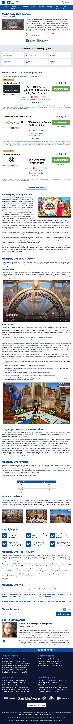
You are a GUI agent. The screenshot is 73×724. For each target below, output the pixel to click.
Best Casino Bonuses (22, 659)
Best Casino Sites (7, 659)
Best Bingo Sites (7, 665)
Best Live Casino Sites (23, 663)
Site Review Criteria (61, 687)
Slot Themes (20, 680)
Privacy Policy (42, 685)
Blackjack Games (43, 665)
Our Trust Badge (59, 689)
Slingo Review (23, 687)
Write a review (63, 614)
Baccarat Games (57, 665)
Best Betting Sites (7, 663)
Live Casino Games (44, 661)
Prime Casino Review (22, 691)
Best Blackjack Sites (8, 670)
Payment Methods (7, 680)
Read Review (61, 93)
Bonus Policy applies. (23, 108)
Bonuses (41, 7)
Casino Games (42, 659)
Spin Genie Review (23, 689)
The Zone (57, 7)
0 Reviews (43, 41)
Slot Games (53, 659)
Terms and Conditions (56, 685)
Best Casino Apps (7, 661)
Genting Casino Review (9, 687)
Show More (35, 102)
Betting (49, 7)
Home (5, 7)
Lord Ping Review (7, 691)
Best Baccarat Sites (21, 665)
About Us (68, 2)
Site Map (58, 691)
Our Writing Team (43, 683)
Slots (33, 7)
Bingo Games (57, 661)
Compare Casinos (14, 7)
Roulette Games (54, 663)
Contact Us (55, 683)
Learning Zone (65, 7)
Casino (25, 7)
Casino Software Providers (10, 685)
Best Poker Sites (7, 668)
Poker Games (42, 663)
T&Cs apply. (26, 180)
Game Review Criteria (44, 689)
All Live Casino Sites (36, 187)
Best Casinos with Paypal (10, 672)
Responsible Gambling (45, 687)
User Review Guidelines (45, 691)
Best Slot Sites (20, 661)
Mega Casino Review (8, 689)
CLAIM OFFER (61, 88)
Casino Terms (6, 683)
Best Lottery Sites (22, 670)
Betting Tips (24, 672)
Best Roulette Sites (21, 668)
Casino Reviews (18, 683)
